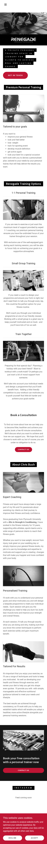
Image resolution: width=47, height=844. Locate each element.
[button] (5, 4)
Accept (34, 838)
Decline (12, 838)
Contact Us (23, 449)
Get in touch (15, 75)
